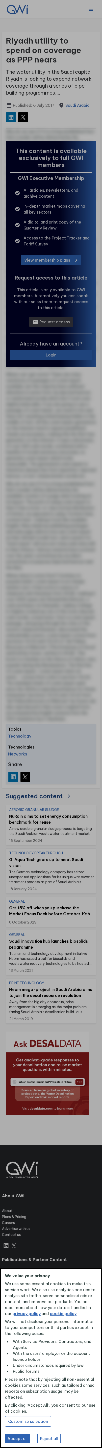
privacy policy (26, 1313)
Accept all (17, 1438)
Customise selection (28, 1421)
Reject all (49, 1438)
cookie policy (63, 1313)
